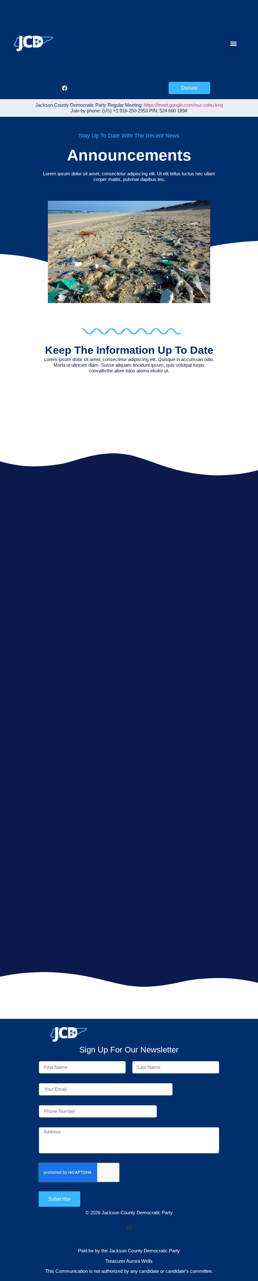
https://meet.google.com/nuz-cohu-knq (183, 105)
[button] (233, 43)
